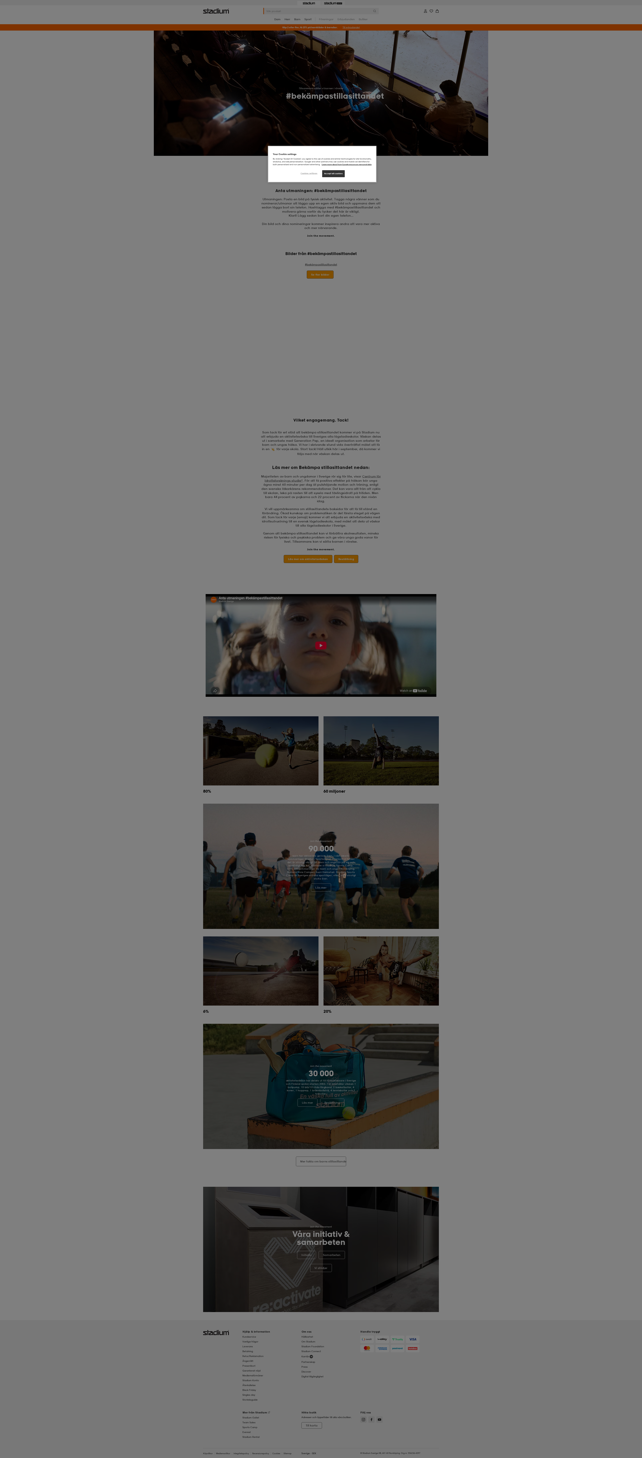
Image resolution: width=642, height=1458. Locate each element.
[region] (322, 164)
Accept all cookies (333, 173)
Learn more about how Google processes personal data (346, 164)
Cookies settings (309, 173)
